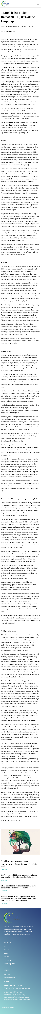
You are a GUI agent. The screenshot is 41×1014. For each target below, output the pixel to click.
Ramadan (16, 26)
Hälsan (10, 26)
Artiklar (6, 953)
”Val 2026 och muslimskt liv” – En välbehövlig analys (19, 865)
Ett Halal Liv (7, 960)
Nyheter (6, 957)
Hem (5, 946)
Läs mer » (4, 869)
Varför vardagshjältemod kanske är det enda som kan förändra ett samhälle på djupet (19, 876)
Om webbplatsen (10, 964)
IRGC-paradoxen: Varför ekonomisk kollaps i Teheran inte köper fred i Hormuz (19, 887)
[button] (38, 3)
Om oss (6, 950)
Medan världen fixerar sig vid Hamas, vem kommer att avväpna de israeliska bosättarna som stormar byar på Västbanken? (19, 898)
